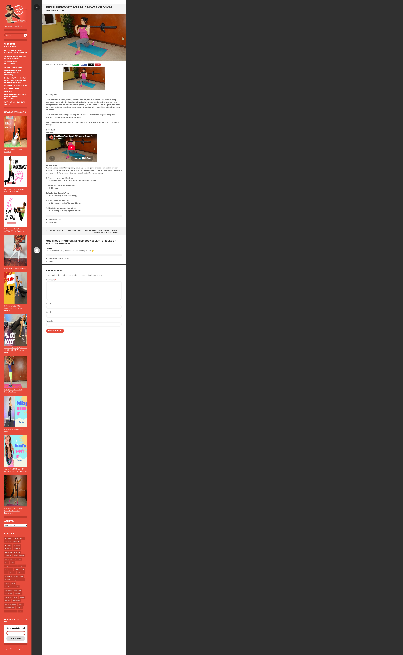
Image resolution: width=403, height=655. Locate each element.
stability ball (16, 600)
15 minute (17, 545)
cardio (17, 569)
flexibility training (10, 580)
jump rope (8, 590)
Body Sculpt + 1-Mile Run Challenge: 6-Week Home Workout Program (15, 80)
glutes (7, 583)
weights (19, 607)
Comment (51, 280)
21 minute (17, 552)
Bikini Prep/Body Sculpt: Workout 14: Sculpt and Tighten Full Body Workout (102, 231)
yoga (20, 611)
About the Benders (13, 67)
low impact (8, 593)
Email (48, 312)
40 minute (17, 559)
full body (21, 580)
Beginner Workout (10, 566)
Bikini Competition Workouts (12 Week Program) (13, 72)
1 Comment (52, 222)
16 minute (8, 548)
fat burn (12, 573)
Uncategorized (9, 607)
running (7, 600)
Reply (50, 261)
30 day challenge (19, 555)
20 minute (8, 552)
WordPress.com (21, 650)
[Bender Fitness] (15, 15)
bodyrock (22, 566)
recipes (22, 597)
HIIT (17, 587)
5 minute (8, 541)
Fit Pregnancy (18, 576)
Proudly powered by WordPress (15, 648)
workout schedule (10, 611)
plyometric (18, 593)
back (12, 562)
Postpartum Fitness (11, 597)
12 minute (8, 545)
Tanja (49, 248)
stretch (21, 604)
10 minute (16, 541)
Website (49, 321)
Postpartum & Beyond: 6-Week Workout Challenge (15, 96)
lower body (17, 590)
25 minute (8, 555)
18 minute (17, 548)
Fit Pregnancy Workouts (15, 86)
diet (6, 573)
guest (13, 583)
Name (48, 303)
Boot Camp (8, 569)
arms (6, 562)
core (22, 569)
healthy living (9, 587)
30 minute (8, 559)
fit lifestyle (21, 573)
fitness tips (8, 576)
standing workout (10, 604)
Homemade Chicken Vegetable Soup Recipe (64, 230)
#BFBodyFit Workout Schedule (14, 538)
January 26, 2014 (54, 220)
